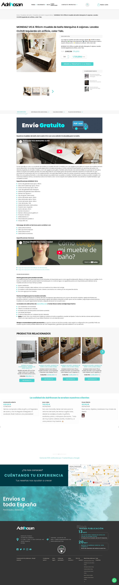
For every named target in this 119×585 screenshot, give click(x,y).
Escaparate (41, 4)
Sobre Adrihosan (54, 4)
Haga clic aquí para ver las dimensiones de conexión (33, 269)
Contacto (64, 4)
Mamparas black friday (89, 566)
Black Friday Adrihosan (89, 558)
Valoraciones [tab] (58, 112)
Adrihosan (28, 558)
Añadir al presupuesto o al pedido (77, 64)
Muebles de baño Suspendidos (43, 15)
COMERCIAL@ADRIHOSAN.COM (62, 539)
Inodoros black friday (88, 569)
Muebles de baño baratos (28, 367)
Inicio (18, 15)
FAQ (77, 558)
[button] (114, 580)
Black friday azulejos (88, 575)
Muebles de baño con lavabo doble (49, 366)
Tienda (33, 4)
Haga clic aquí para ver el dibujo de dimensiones (32, 267)
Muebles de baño (26, 15)
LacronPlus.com (42, 304)
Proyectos (72, 4)
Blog (48, 4)
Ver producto (26, 380)
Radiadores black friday (89, 560)
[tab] (21, 112)
